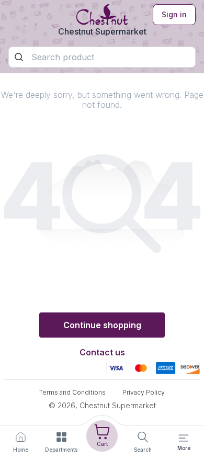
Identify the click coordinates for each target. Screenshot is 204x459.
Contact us (102, 352)
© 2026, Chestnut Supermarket (102, 405)
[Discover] (190, 367)
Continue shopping (102, 325)
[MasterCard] (141, 367)
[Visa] (116, 367)
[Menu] (183, 438)
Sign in (174, 14)
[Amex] (165, 367)
